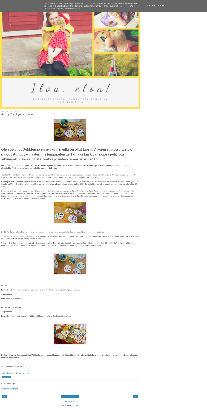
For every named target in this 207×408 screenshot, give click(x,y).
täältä (27, 366)
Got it (161, 6)
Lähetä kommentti (9, 388)
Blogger (75, 405)
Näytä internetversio (70, 401)
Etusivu (70, 397)
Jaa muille (6, 377)
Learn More (150, 6)
